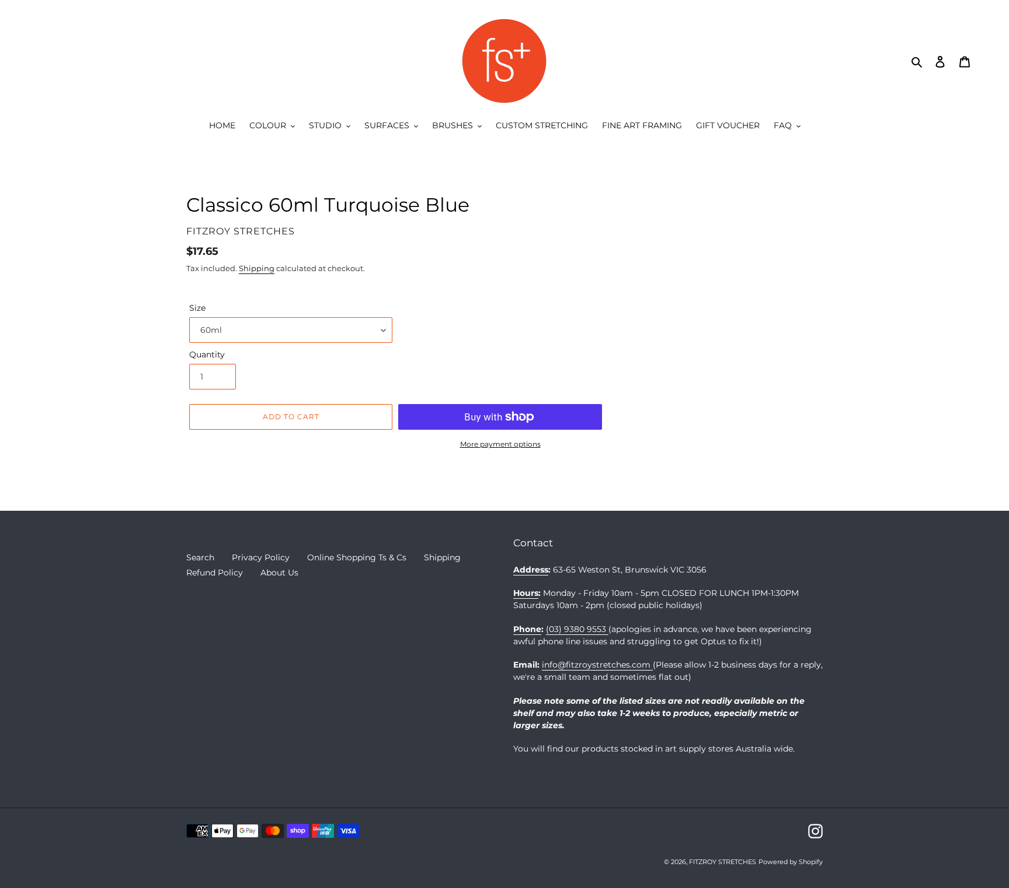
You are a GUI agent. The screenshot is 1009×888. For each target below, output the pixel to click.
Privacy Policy (261, 557)
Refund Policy (214, 572)
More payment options (500, 444)
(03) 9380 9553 (577, 629)
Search (200, 557)
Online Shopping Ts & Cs (356, 557)
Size (197, 308)
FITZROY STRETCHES (722, 862)
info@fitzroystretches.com (597, 664)
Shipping (256, 268)
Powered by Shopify (791, 862)
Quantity (207, 354)
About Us (279, 572)
